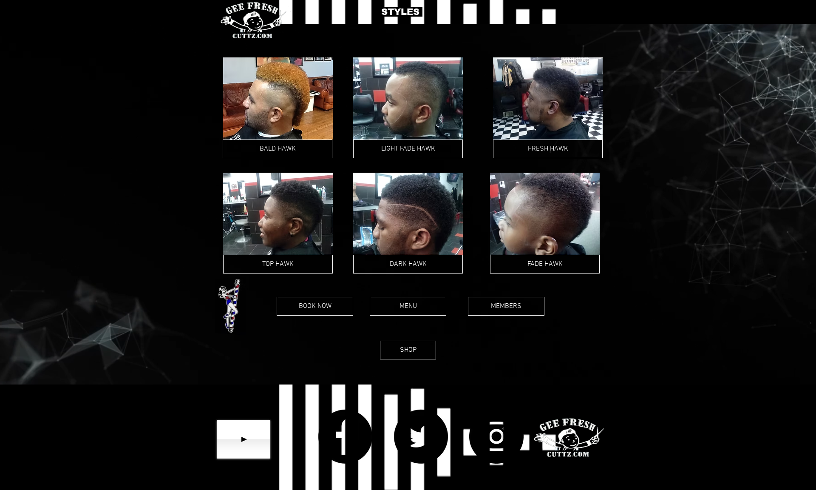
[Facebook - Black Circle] (345, 436)
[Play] (243, 439)
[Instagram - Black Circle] (496, 436)
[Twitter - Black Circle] (421, 436)
